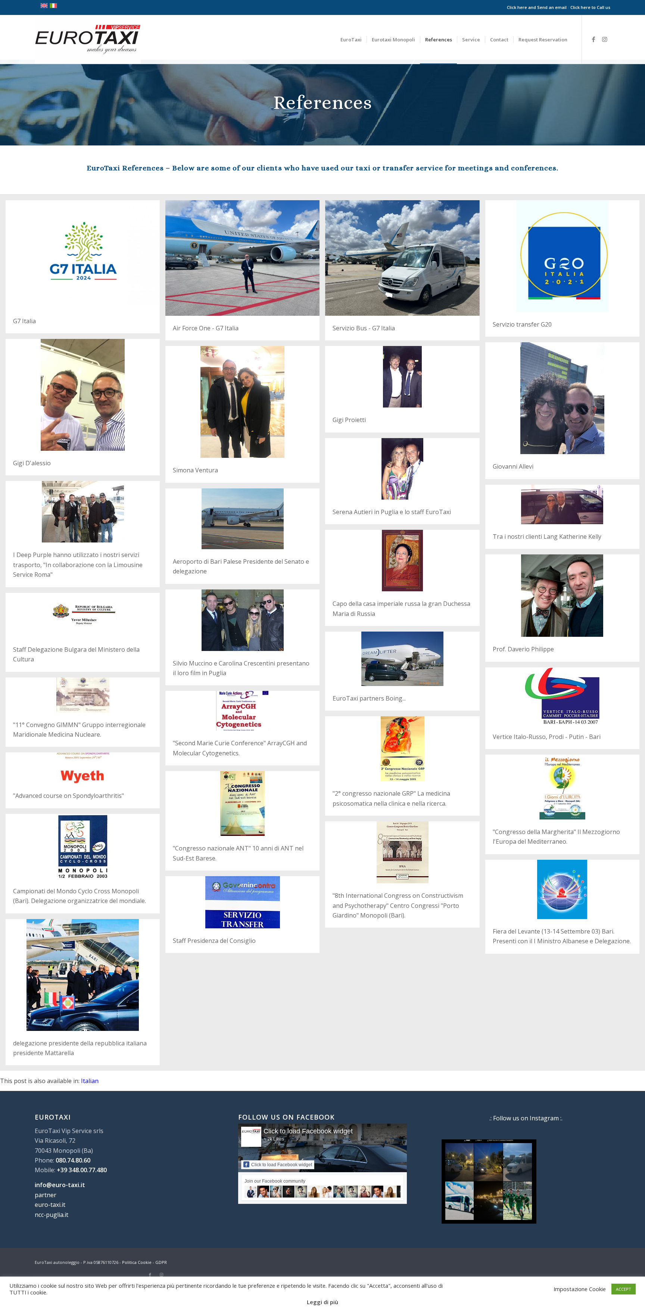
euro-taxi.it (50, 1205)
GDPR (161, 1262)
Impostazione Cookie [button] (580, 1289)
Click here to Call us (590, 7)
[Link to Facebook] (593, 39)
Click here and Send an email (537, 7)
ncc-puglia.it (51, 1215)
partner (45, 1195)
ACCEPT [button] (623, 1289)
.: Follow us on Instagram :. (526, 1118)
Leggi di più (322, 1302)
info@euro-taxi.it (60, 1185)
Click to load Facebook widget (308, 1131)
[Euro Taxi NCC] (87, 39)
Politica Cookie (137, 1262)
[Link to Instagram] (604, 39)
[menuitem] (351, 39)
